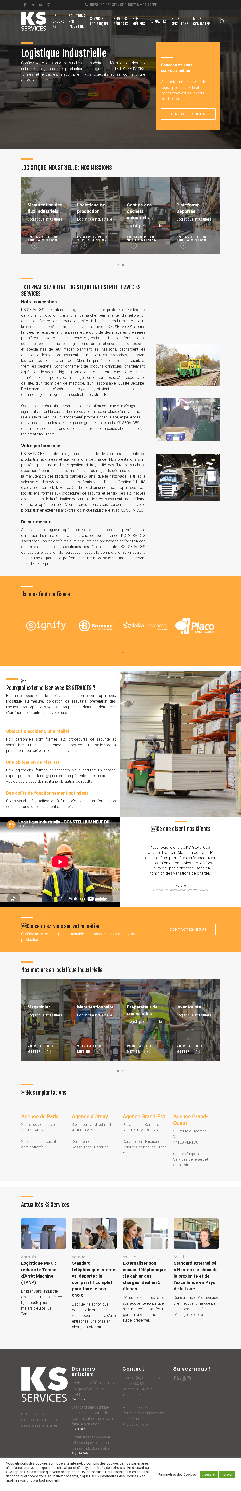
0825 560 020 (101, 4)
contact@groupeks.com (142, 1378)
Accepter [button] (208, 1474)
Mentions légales (136, 1407)
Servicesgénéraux (120, 21)
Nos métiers (139, 21)
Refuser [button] (227, 1474)
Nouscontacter (201, 21)
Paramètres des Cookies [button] (177, 1474)
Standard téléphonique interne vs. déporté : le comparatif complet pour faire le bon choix (92, 1415)
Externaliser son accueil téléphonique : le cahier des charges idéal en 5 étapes (94, 1443)
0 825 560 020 (134, 1383)
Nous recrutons (180, 21)
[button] (118, 265)
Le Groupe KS (58, 21)
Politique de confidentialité (144, 1413)
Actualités (158, 21)
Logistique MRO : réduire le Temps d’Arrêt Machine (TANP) (93, 1389)
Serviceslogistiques (99, 21)
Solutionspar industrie (77, 21)
